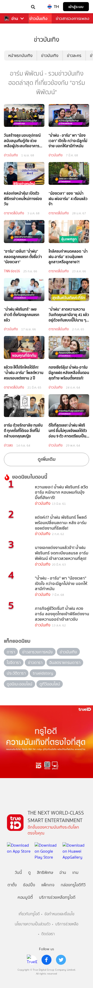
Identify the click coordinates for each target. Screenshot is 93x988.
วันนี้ (18, 872)
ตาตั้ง (12, 885)
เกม (75, 872)
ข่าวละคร (74, 55)
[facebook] (46, 960)
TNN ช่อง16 (12, 271)
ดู (29, 872)
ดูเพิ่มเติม (47, 459)
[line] (32, 960)
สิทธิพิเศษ (45, 872)
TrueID (14, 6)
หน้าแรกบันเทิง (20, 55)
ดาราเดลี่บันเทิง (14, 213)
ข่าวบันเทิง (38, 18)
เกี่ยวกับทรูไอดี (29, 914)
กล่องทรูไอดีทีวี (73, 885)
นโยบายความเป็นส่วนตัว (32, 924)
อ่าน (14, 18)
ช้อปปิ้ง (29, 885)
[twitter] (61, 960)
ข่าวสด (8, 445)
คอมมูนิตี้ (25, 897)
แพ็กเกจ (48, 885)
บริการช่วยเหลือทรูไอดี (57, 897)
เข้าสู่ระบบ (75, 7)
